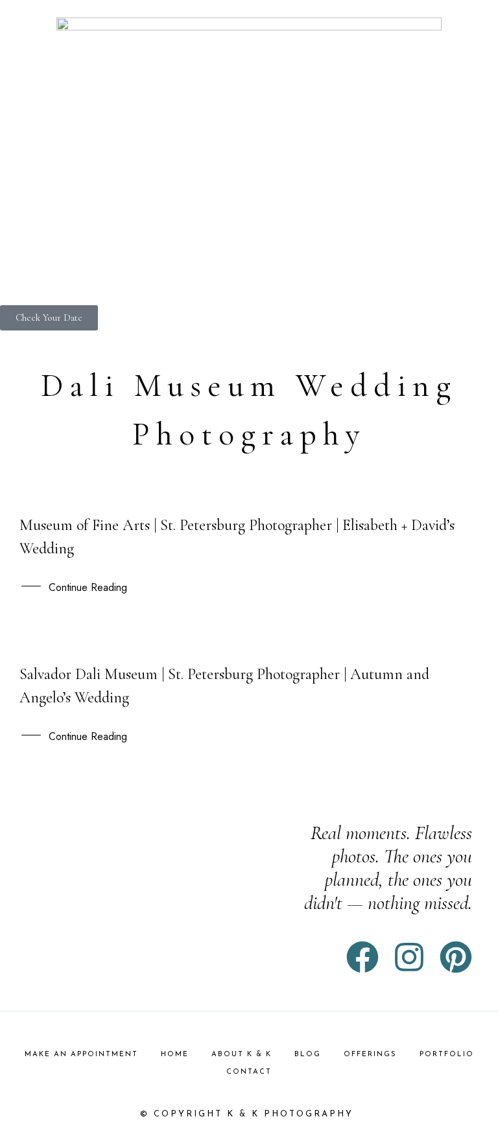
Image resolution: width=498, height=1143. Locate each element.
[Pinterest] (456, 957)
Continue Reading (88, 587)
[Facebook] (362, 957)
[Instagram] (409, 957)
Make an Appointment (81, 1054)
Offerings (370, 1054)
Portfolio (447, 1054)
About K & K (241, 1054)
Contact (249, 1072)
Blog (307, 1054)
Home (175, 1054)
